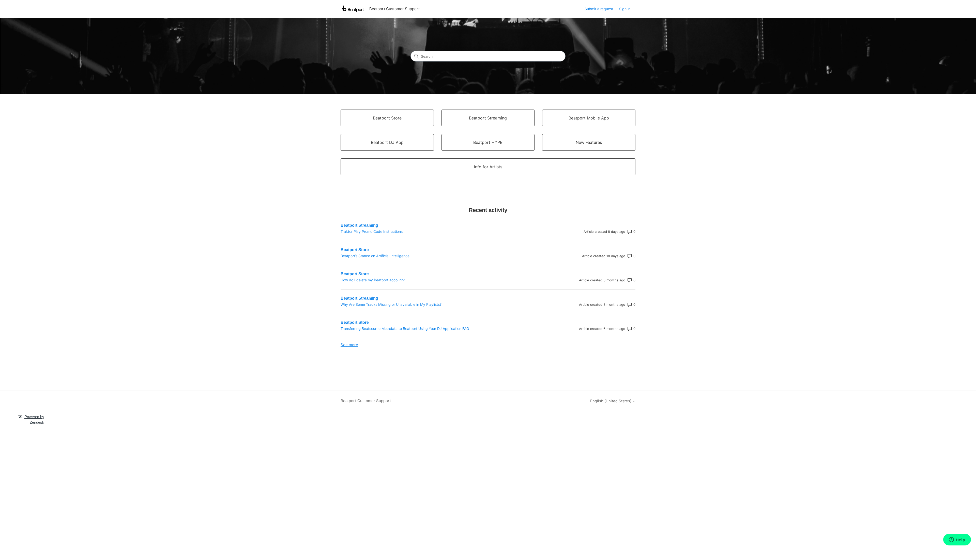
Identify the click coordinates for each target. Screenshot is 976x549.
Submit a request (599, 9)
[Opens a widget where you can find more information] (957, 540)
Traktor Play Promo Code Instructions (372, 231)
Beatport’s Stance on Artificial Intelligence (375, 256)
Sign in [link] (624, 9)
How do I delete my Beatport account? (373, 280)
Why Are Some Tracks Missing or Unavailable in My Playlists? (391, 304)
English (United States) (611, 401)
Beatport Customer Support (366, 400)
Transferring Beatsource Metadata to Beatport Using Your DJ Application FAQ (405, 328)
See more (349, 344)
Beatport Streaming (359, 225)
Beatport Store (355, 250)
